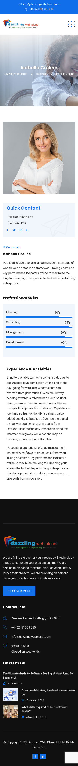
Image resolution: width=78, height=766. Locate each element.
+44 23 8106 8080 (23, 627)
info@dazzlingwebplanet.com (41, 4)
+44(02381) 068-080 (41, 9)
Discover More (19, 591)
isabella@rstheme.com (20, 216)
